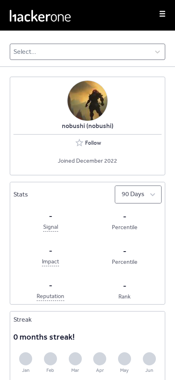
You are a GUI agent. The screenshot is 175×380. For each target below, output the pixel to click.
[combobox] (14, 52)
